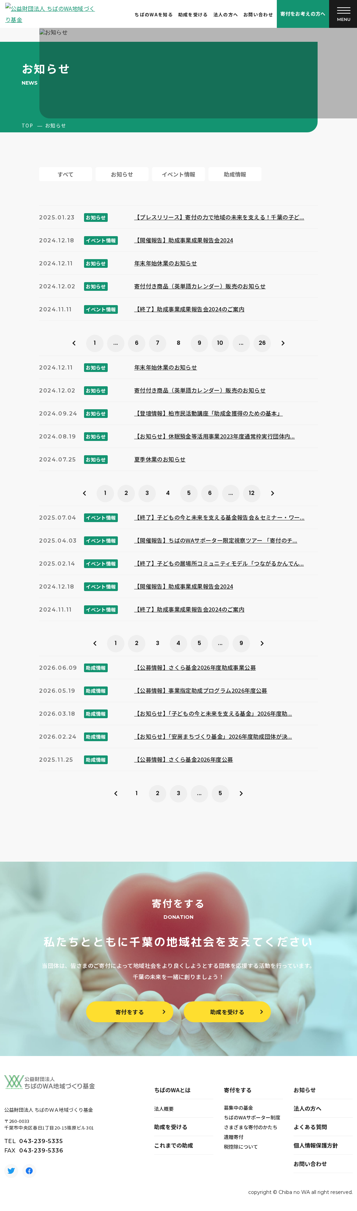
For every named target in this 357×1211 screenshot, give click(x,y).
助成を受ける (193, 14)
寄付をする (129, 1012)
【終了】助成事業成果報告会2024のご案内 (189, 309)
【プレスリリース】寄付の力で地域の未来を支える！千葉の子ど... (219, 217)
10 (220, 343)
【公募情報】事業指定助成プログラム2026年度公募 (200, 690)
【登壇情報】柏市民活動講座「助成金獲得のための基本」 (208, 413)
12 (252, 493)
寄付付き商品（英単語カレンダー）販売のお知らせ (200, 286)
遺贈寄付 (233, 1136)
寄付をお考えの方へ (302, 13)
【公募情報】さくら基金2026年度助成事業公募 (195, 667)
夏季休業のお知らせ (160, 459)
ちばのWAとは (172, 1090)
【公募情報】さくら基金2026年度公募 (183, 759)
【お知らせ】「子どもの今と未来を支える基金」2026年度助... (213, 713)
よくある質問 (310, 1127)
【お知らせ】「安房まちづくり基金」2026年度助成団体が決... (213, 736)
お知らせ (305, 1090)
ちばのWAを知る (154, 14)
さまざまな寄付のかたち (251, 1127)
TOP (27, 125)
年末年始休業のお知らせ (165, 263)
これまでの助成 (173, 1145)
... (115, 343)
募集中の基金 (238, 1107)
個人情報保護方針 (316, 1145)
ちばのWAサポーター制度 (252, 1117)
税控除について (241, 1146)
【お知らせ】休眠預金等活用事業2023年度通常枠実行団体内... (214, 436)
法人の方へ (225, 14)
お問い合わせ (258, 14)
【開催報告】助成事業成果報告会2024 (183, 240)
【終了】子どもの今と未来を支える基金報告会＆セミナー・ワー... (219, 517)
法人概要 (164, 1108)
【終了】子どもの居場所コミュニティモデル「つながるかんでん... (219, 563)
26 (262, 343)
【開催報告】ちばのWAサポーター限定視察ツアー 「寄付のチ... (215, 540)
